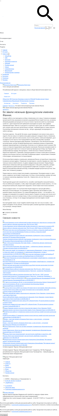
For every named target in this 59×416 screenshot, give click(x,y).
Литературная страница (12, 72)
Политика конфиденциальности (15, 389)
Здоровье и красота (11, 61)
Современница (9, 69)
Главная (4, 50)
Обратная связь (10, 387)
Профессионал (9, 65)
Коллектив (5, 74)
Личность (12, 106)
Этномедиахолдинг (6, 38)
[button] (54, 28)
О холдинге (8, 385)
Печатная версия (39, 28)
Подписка (5, 78)
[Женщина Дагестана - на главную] (16, 85)
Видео (7, 365)
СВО (6, 58)
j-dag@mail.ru (9, 382)
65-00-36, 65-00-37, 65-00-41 (13, 381)
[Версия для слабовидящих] (48, 28)
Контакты (3, 44)
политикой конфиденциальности (22, 405)
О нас (1, 41)
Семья (7, 67)
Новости (5, 54)
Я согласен (4, 415)
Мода (7, 369)
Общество (8, 56)
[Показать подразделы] (8, 54)
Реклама (5, 80)
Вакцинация (8, 70)
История (5, 52)
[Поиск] (45, 28)
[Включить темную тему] (47, 28)
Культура (7, 59)
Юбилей (7, 63)
